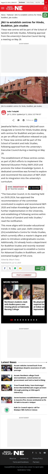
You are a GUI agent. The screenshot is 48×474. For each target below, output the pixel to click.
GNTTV (44, 2)
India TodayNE (13, 111)
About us (12, 458)
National (10, 15)
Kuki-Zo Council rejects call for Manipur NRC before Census (27, 408)
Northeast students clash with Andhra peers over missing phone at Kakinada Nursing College (16, 306)
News (3, 15)
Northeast (22, 2)
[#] (15, 268)
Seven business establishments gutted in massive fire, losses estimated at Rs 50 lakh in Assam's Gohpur (30, 399)
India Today (30, 2)
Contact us (24, 458)
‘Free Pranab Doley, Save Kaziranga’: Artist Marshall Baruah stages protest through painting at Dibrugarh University (30, 388)
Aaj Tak (38, 2)
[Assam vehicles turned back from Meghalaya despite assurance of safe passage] (6, 368)
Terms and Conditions (21, 462)
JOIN (38, 268)
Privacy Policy (38, 458)
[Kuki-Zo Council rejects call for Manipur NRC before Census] (6, 410)
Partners (36, 462)
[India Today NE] (15, 8)
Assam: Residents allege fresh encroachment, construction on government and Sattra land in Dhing (29, 377)
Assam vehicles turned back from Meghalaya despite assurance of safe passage (29, 367)
